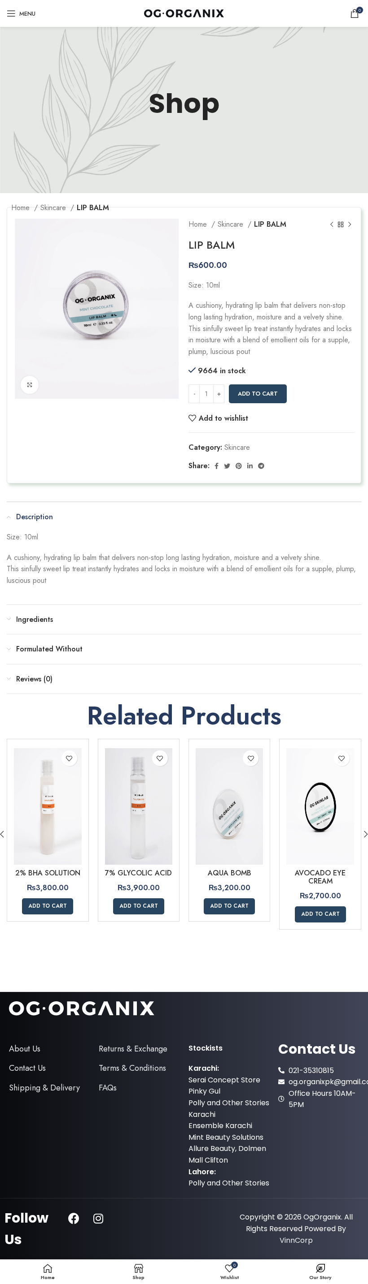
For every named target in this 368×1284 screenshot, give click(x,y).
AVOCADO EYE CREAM (320, 877)
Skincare (231, 224)
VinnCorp (296, 1240)
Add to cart (258, 393)
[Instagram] (98, 1218)
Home (198, 224)
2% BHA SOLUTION (47, 873)
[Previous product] (331, 224)
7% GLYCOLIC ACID (138, 873)
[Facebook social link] (216, 466)
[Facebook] (73, 1218)
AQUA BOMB (229, 873)
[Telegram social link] (261, 466)
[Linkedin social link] (250, 466)
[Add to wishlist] (69, 758)
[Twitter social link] (227, 466)
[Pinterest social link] (239, 466)
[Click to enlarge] (30, 385)
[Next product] (349, 224)
